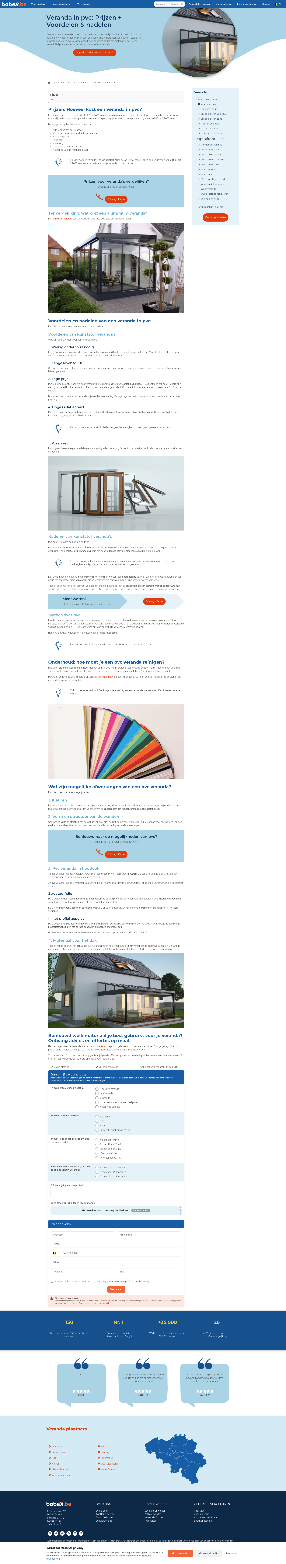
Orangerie (105, 1097)
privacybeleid (103, 1303)
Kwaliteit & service (105, 1514)
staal (81, 547)
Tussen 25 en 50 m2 (110, 1148)
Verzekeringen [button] (84, 4)
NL (280, 4)
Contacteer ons (104, 1520)
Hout (102, 1125)
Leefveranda (106, 1093)
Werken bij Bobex (154, 1517)
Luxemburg (107, 1457)
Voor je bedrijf (201, 1514)
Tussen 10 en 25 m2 (110, 1144)
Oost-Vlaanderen (110, 1463)
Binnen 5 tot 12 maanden (113, 1172)
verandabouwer (124, 1049)
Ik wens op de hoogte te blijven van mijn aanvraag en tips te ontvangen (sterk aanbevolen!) (101, 1281)
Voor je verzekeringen (205, 1517)
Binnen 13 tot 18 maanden (113, 1176)
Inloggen (266, 4)
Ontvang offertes (116, 199)
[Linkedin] (75, 1533)
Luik (54, 1457)
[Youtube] (62, 1533)
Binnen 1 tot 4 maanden (112, 1167)
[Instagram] (81, 1533)
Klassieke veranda (109, 1089)
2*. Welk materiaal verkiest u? (66, 1115)
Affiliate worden (153, 1514)
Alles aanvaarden (180, 1553)
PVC (102, 1121)
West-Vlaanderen (61, 1475)
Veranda (72, 82)
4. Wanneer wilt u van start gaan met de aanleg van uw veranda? (70, 1168)
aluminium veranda (62, 218)
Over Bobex (102, 1510)
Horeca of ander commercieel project (120, 1102)
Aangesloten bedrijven (199, 4)
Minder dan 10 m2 (109, 1139)
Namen (55, 1463)
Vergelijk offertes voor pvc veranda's (95, 52)
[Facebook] (50, 1533)
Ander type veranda (110, 1106)
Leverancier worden (247, 4)
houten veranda (99, 387)
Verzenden (116, 1289)
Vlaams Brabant (60, 1469)
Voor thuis (59, 82)
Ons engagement (224, 4)
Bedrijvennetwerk (203, 1520)
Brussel (105, 1446)
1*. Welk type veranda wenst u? (67, 1087)
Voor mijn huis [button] (38, 4)
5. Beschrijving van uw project (66, 1185)
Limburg (105, 1452)
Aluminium (105, 1116)
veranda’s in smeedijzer (101, 676)
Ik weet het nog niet (110, 1157)
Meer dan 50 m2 (108, 1153)
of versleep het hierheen (105, 1210)
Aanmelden (151, 1520)
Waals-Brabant (108, 1469)
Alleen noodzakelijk (208, 1553)
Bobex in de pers (104, 1517)
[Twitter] (56, 1533)
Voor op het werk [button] (61, 4)
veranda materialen (96, 1046)
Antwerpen (57, 1446)
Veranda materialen (90, 82)
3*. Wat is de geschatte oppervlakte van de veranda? (69, 1140)
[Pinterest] (68, 1533)
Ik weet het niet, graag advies (115, 1130)
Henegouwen (59, 1452)
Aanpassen (231, 1553)
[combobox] (55, 1253)
